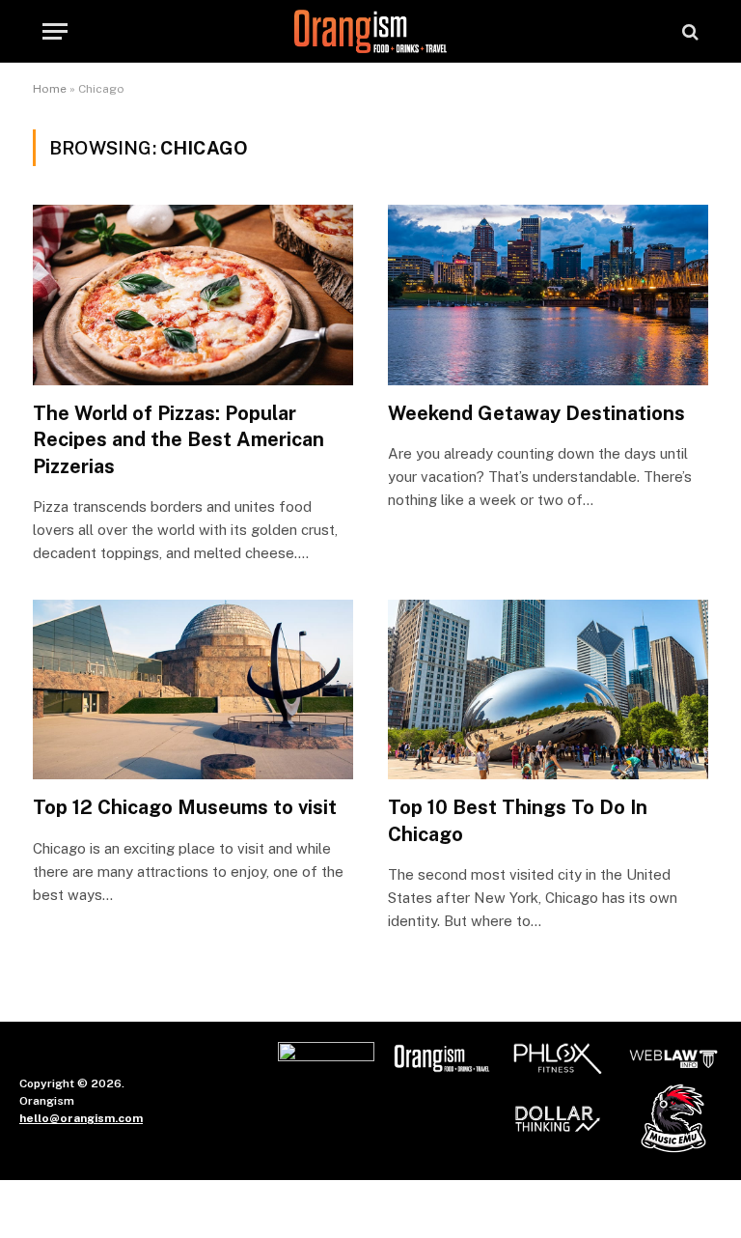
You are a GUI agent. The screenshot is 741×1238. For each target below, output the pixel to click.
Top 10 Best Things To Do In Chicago (517, 820)
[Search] (688, 31)
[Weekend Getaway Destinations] (548, 295)
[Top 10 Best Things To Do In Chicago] (548, 690)
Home (50, 89)
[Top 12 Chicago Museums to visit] (193, 690)
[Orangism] (370, 31)
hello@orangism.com (81, 1118)
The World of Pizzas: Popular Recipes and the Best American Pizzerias (178, 439)
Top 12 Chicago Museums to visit (185, 807)
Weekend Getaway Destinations (536, 413)
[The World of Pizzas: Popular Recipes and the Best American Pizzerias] (193, 295)
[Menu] (55, 31)
